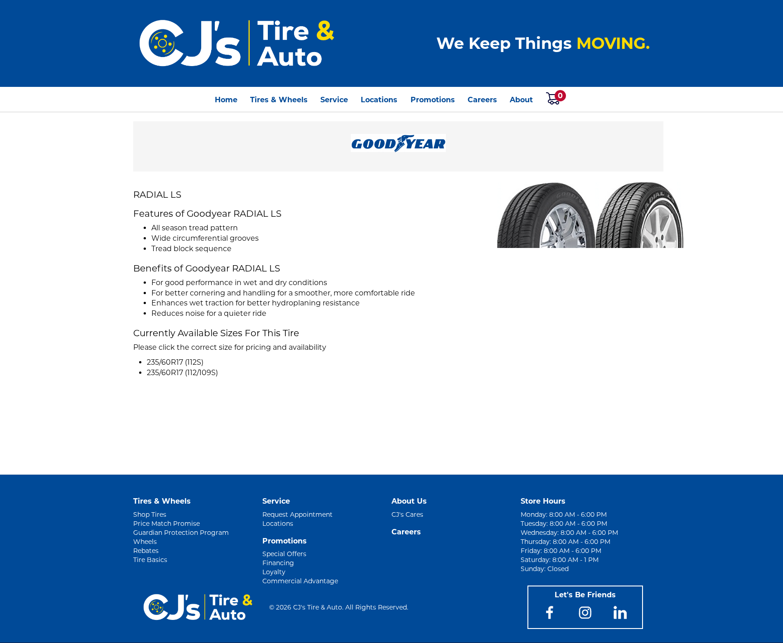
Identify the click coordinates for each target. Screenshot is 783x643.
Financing (278, 563)
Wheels (145, 542)
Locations (379, 99)
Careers (482, 99)
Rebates (146, 551)
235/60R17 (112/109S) (182, 372)
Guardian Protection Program (181, 533)
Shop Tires (149, 514)
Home (226, 99)
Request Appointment (297, 514)
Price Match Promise (166, 523)
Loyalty (273, 572)
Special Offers (284, 554)
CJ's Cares (407, 514)
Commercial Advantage (300, 581)
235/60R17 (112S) (175, 362)
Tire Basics (150, 560)
